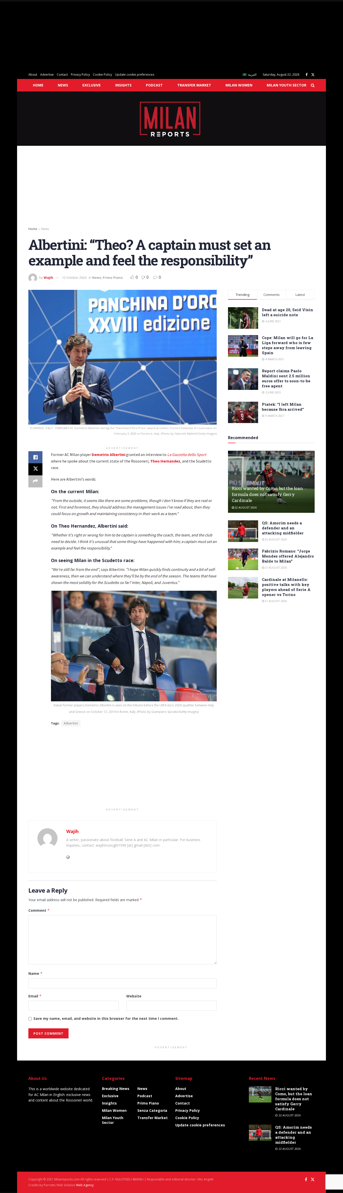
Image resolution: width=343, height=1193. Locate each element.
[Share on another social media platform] (35, 481)
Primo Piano (113, 277)
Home (38, 85)
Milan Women (238, 85)
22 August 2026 (245, 507)
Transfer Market (194, 85)
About (32, 74)
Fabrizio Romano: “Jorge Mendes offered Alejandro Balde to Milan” (288, 556)
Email (35, 996)
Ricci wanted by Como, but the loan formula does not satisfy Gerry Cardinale (267, 494)
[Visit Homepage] (171, 118)
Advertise (47, 74)
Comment (39, 910)
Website (133, 996)
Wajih (48, 277)
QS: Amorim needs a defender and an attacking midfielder (283, 527)
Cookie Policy (102, 74)
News (63, 85)
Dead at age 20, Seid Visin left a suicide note (287, 312)
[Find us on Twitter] (313, 74)
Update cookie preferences (134, 74)
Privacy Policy (80, 74)
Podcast (154, 85)
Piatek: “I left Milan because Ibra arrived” (283, 407)
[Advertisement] (150, 35)
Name (35, 973)
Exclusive (91, 85)
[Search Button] (313, 85)
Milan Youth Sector (286, 85)
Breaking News (115, 1088)
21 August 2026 (275, 567)
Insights (123, 85)
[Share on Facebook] (35, 457)
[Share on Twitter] (35, 469)
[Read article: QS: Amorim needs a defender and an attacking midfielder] (243, 531)
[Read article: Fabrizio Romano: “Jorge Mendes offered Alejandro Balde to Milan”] (243, 559)
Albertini (71, 723)
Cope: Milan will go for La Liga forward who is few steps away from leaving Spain (287, 345)
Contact (62, 74)
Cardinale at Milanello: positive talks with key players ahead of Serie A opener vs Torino (286, 587)
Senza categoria (152, 1110)
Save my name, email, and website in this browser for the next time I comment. (106, 1018)
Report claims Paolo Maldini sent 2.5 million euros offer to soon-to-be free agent (286, 378)
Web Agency (85, 1185)
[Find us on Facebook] (307, 74)
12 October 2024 (74, 277)
